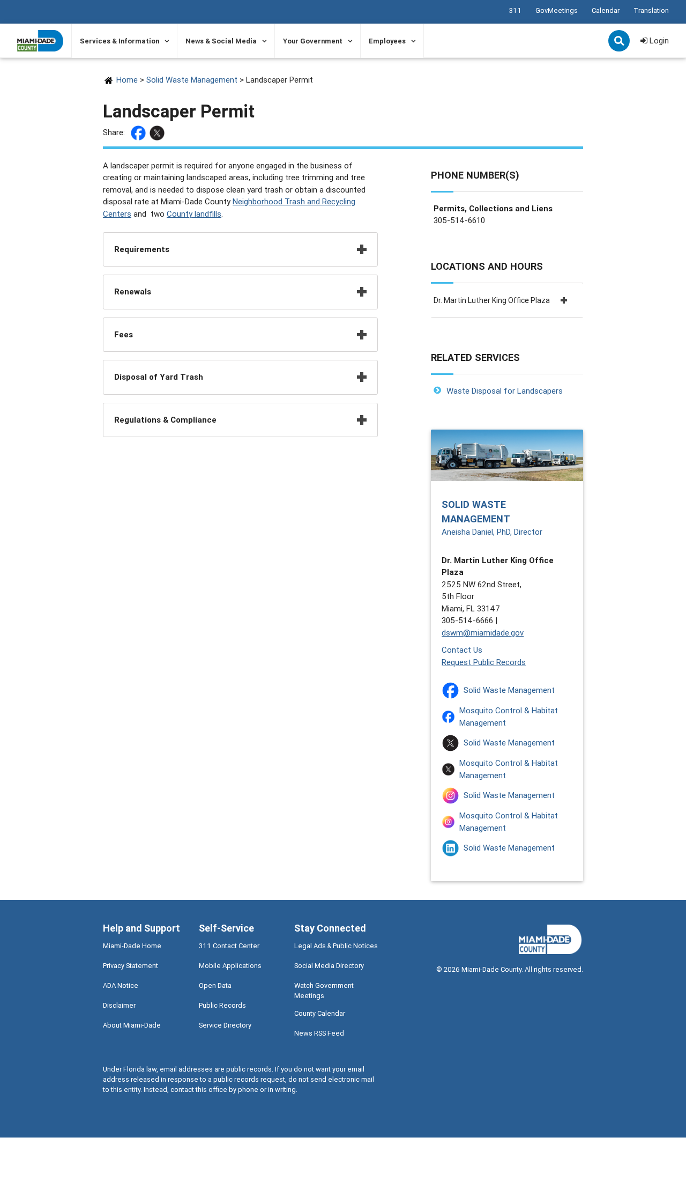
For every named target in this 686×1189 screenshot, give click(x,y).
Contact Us (462, 650)
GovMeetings (556, 10)
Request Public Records (484, 662)
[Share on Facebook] (139, 133)
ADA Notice (120, 985)
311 (515, 10)
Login (658, 40)
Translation (651, 10)
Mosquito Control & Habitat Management (508, 716)
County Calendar (319, 1013)
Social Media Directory (329, 965)
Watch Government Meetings (324, 990)
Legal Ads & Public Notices (336, 945)
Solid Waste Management (191, 80)
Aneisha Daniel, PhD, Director (492, 532)
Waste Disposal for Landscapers (504, 391)
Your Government (312, 41)
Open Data (215, 985)
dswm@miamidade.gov (483, 632)
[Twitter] (158, 133)
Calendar (606, 10)
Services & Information (119, 41)
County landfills (194, 214)
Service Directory (225, 1025)
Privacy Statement (130, 965)
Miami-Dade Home (132, 945)
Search (620, 42)
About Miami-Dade (132, 1025)
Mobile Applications (230, 965)
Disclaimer (119, 1005)
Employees (387, 41)
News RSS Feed (319, 1033)
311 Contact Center (229, 945)
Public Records (222, 1005)
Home (127, 80)
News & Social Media (221, 41)
